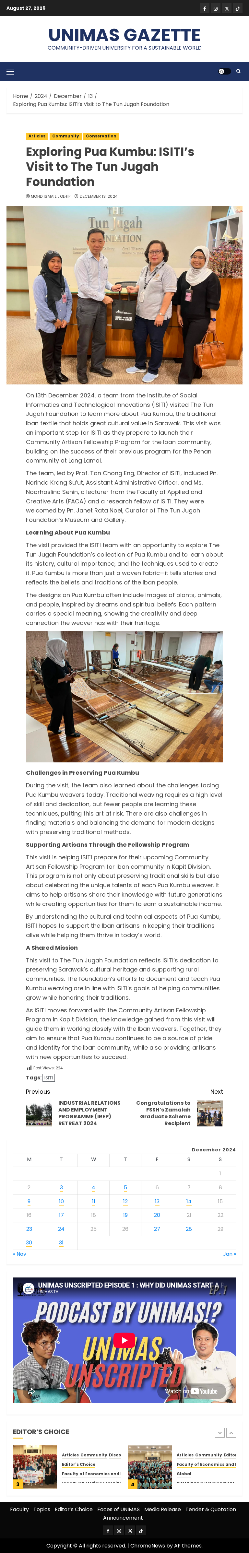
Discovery (120, 1455)
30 (29, 1242)
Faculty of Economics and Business (101, 1474)
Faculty (19, 1509)
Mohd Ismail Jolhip (50, 196)
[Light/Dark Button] (224, 71)
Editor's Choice (78, 1464)
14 (189, 1201)
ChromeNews (147, 1545)
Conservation (101, 136)
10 (61, 1201)
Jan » (229, 1254)
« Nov (19, 1254)
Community (65, 136)
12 (125, 1201)
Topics (41, 1509)
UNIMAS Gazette (124, 34)
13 (157, 1201)
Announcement (123, 1518)
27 (157, 1229)
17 (61, 1215)
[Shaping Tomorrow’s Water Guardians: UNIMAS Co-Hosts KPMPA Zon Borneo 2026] (150, 1467)
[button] (10, 71)
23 (29, 1229)
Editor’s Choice (74, 1509)
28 (189, 1229)
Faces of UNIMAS (118, 1509)
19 (125, 1215)
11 (93, 1201)
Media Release (162, 1509)
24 (61, 1229)
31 (61, 1242)
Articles (37, 136)
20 (157, 1215)
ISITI (48, 1078)
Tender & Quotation (210, 1509)
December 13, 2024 (99, 196)
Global (184, 1474)
